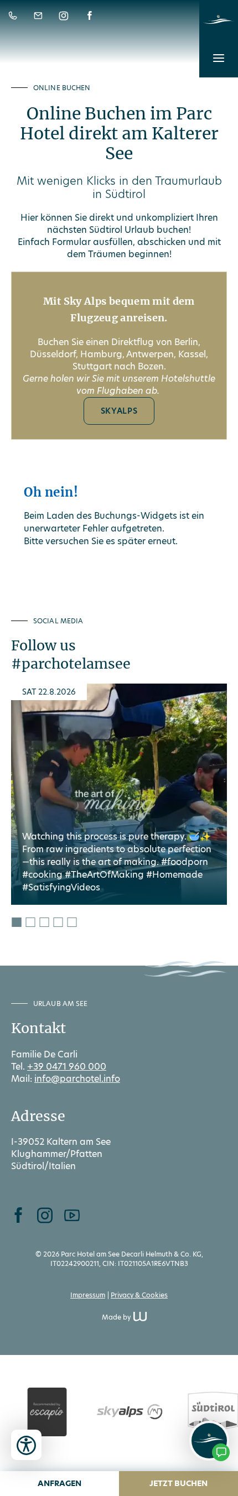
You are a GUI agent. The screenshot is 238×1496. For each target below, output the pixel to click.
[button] (218, 58)
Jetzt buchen (178, 1483)
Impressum (87, 1295)
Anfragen (59, 1483)
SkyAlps (119, 410)
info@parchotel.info (77, 1078)
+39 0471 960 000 (66, 1066)
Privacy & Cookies (139, 1295)
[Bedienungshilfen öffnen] (26, 1445)
